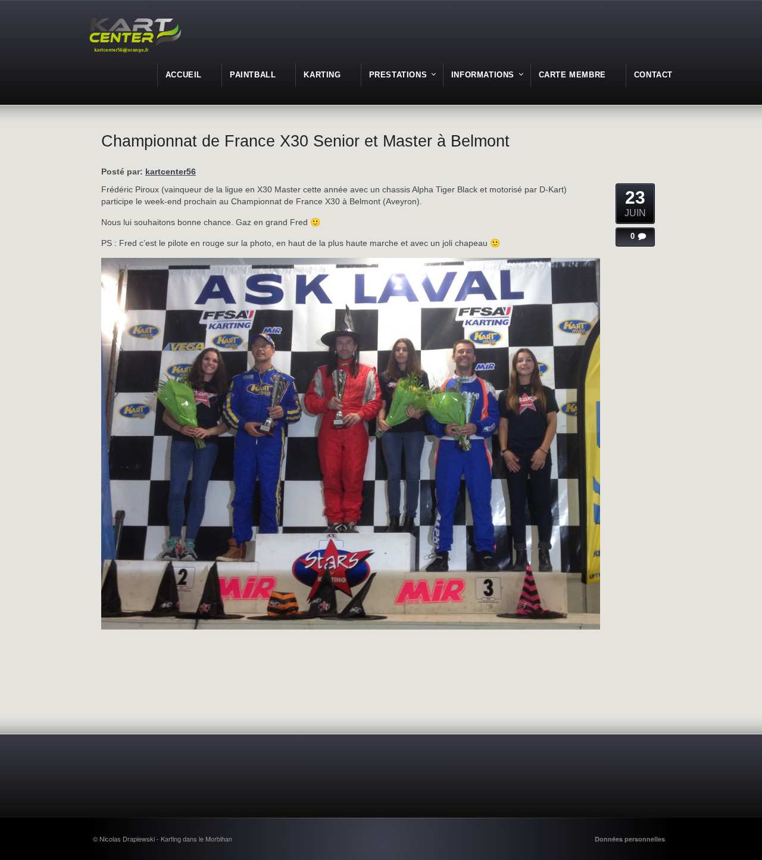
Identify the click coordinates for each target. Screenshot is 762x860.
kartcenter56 (170, 171)
